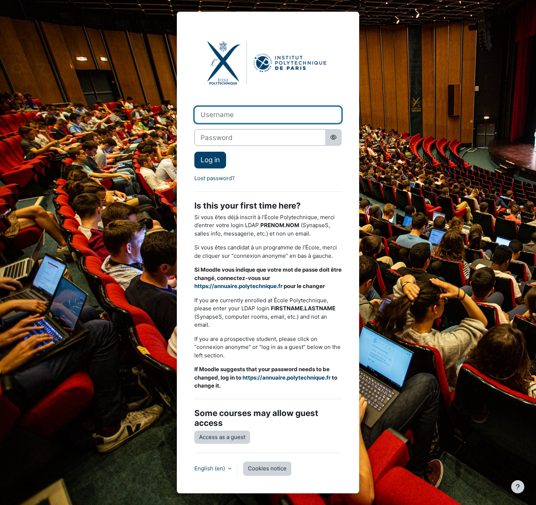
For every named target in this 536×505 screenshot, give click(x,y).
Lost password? (214, 178)
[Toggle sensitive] (333, 137)
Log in (210, 160)
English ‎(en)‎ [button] (210, 468)
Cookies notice (267, 468)
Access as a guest (222, 437)
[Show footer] (517, 486)
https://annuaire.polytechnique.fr (238, 286)
